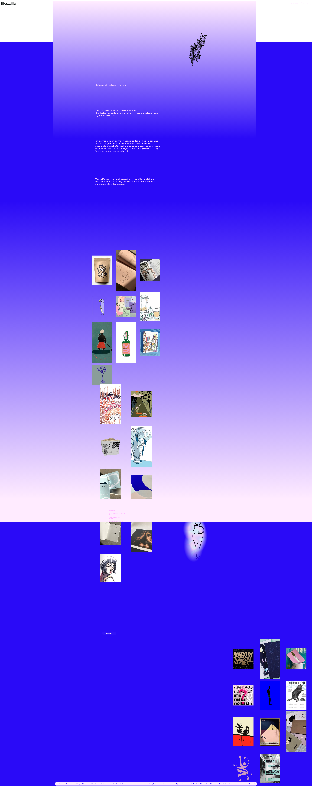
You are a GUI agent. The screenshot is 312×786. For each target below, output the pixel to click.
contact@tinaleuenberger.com (117, 513)
